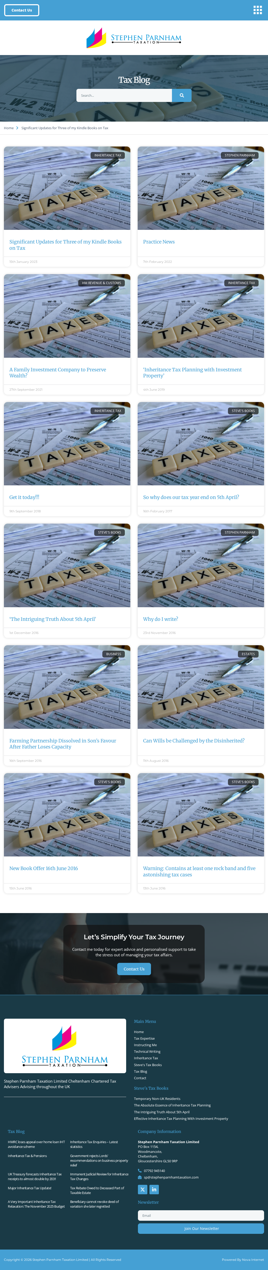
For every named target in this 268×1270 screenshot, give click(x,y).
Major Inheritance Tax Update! (29, 1188)
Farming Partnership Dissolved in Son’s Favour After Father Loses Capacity (62, 744)
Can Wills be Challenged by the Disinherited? (194, 741)
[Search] (182, 95)
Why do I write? (160, 619)
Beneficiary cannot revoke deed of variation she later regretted (94, 1204)
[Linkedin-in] (154, 1189)
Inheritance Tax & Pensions (27, 1155)
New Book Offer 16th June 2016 (43, 868)
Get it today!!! (24, 497)
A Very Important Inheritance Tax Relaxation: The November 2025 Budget (36, 1204)
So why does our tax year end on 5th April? (191, 497)
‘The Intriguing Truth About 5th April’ (52, 619)
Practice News (159, 242)
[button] (258, 10)
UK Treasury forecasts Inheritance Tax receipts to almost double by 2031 (35, 1176)
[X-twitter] (142, 1189)
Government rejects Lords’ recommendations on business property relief (99, 1160)
